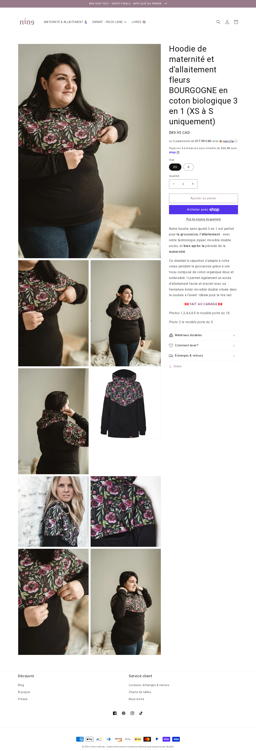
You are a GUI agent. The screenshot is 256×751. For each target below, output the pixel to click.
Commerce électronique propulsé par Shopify (150, 747)
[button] (218, 22)
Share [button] (178, 366)
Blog (21, 685)
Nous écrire (136, 699)
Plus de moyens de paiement (203, 219)
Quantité (174, 175)
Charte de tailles (140, 692)
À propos (24, 692)
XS (175, 167)
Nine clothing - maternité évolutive (109, 747)
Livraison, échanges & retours (149, 685)
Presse (23, 699)
